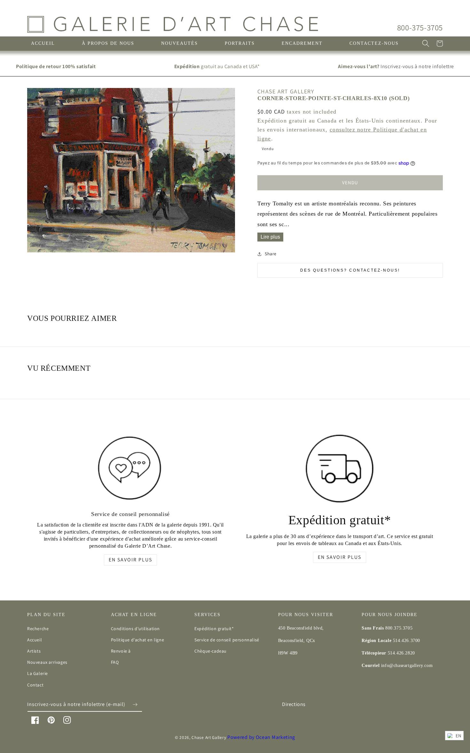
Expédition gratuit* (214, 628)
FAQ (115, 662)
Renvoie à (121, 651)
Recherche (38, 628)
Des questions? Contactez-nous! (350, 270)
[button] (426, 43)
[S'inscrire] (135, 704)
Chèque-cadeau (210, 651)
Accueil (34, 640)
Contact (35, 685)
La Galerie (37, 673)
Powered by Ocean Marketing (261, 737)
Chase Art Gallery (209, 737)
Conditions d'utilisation (135, 628)
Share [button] (271, 254)
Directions (294, 704)
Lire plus (270, 237)
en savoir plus (130, 559)
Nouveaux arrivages (47, 662)
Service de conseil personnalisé (226, 640)
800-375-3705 (420, 27)
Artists (34, 651)
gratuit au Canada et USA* (217, 66)
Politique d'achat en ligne (137, 640)
